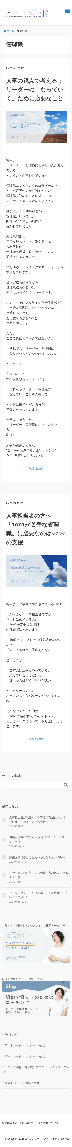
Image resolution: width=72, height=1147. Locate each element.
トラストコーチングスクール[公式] (24, 1045)
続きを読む (36, 468)
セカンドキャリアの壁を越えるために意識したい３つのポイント (38, 895)
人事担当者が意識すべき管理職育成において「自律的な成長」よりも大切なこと (37, 819)
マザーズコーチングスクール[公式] (24, 1056)
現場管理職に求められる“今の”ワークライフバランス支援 (39, 839)
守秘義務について (48, 1122)
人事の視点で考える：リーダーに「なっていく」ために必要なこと (35, 90)
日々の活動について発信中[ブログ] (24, 978)
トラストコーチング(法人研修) (21, 1082)
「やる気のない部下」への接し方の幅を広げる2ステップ (39, 875)
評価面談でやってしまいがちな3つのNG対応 (37, 857)
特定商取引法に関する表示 (17, 1122)
